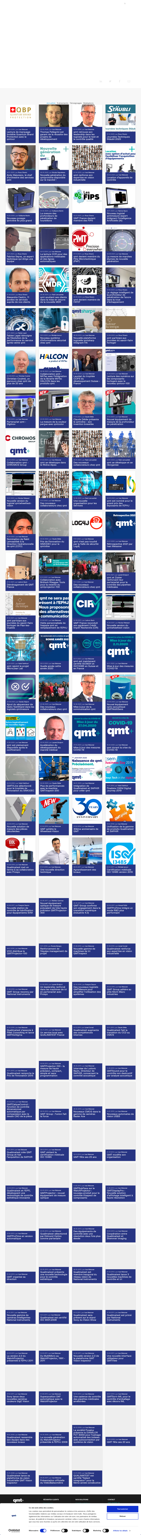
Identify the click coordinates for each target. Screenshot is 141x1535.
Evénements (63, 103)
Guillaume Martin (24, 215)
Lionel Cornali (122, 946)
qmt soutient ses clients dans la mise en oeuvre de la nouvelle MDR (53, 299)
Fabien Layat (22, 333)
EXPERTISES (69, 4)
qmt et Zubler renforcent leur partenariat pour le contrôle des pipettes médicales (119, 582)
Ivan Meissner (23, 129)
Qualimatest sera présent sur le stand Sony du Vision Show (84, 1317)
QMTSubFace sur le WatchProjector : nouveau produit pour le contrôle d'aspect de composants (86, 1193)
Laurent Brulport (123, 575)
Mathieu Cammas (57, 900)
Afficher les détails (120, 1531)
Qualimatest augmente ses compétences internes (86, 1032)
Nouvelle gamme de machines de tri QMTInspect (84, 951)
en (131, 4)
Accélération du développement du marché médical (50, 747)
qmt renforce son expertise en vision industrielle (83, 177)
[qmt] (19, 4)
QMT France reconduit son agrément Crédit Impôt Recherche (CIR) (85, 625)
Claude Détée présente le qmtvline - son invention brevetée (86, 422)
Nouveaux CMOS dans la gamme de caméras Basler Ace (87, 1114)
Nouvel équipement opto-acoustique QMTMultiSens (117, 707)
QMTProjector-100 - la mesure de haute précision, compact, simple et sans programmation (52, 1071)
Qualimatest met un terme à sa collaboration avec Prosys (20, 869)
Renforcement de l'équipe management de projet (53, 951)
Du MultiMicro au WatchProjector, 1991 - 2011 (52, 1358)
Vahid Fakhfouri (23, 663)
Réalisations (88, 103)
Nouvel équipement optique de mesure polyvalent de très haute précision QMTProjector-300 (53, 908)
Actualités (51, 103)
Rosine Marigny (56, 946)
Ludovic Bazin (22, 582)
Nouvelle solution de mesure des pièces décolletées (18, 829)
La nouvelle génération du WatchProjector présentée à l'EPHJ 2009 (53, 1440)
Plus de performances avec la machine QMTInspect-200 (52, 788)
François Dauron (23, 905)
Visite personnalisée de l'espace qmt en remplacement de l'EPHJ (53, 625)
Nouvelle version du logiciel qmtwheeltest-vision (19, 503)
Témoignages (76, 103)
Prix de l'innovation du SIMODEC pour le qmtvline (52, 544)
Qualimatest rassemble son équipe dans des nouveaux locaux (19, 1440)
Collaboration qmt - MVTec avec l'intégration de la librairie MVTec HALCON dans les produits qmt (53, 379)
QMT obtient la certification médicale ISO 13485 (52, 1154)
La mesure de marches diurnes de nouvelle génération (119, 259)
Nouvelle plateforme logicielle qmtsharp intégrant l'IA (84, 340)
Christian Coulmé (24, 376)
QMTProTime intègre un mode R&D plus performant (120, 910)
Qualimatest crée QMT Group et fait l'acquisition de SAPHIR (19, 1154)
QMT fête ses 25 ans (84, 1157)
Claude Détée (89, 417)
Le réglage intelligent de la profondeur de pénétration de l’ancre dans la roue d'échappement (120, 297)
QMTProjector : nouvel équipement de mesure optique (53, 1195)
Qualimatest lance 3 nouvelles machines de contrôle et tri (119, 1277)
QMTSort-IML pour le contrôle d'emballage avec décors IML (118, 1399)
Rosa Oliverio (122, 134)
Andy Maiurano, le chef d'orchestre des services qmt (20, 177)
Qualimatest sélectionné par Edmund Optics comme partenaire (53, 1236)
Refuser (123, 1516)
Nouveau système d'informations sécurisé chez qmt (53, 340)
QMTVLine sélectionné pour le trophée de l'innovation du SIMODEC (20, 788)
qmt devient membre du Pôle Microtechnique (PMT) (86, 259)
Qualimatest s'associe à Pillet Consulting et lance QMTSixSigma (20, 1032)
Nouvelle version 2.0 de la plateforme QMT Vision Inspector (86, 1358)
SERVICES (82, 4)
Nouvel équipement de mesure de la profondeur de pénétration (120, 422)
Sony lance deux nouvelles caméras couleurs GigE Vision (18, 1399)
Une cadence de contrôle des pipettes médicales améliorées (87, 1399)
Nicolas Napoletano (58, 172)
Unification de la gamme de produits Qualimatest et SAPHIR (120, 829)
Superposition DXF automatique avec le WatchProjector (51, 1399)
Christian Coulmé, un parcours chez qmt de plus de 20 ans (19, 381)
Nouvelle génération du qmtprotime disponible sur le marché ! (53, 177)
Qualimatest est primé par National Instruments (119, 1317)
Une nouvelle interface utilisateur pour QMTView (119, 1358)
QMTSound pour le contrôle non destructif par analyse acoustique (119, 1073)
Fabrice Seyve (122, 211)
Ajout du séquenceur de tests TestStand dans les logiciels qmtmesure (20, 707)
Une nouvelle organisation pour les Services (85, 503)
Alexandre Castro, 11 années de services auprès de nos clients (18, 299)
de (128, 4)
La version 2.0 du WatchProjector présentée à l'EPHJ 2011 (20, 1358)
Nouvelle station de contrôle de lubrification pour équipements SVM (20, 910)
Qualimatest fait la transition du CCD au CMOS (118, 1032)
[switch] (64, 1530)
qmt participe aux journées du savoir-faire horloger (120, 340)
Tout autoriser (122, 1509)
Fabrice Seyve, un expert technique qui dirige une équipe (20, 259)
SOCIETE (114, 4)
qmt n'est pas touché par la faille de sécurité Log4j (85, 544)
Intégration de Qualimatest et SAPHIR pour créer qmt (86, 788)
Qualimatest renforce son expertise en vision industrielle (119, 951)
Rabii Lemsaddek (58, 294)
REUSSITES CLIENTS (99, 4)
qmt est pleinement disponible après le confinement (17, 747)
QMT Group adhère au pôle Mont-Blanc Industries (119, 992)
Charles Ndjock (24, 702)
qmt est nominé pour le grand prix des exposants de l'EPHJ (120, 503)
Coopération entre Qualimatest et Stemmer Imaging (117, 1236)
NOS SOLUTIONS (53, 4)
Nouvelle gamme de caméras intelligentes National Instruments (18, 1317)
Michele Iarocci (57, 335)
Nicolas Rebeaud (23, 498)
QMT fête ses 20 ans (118, 1442)
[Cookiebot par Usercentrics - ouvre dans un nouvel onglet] (14, 1530)
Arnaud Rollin (122, 905)
